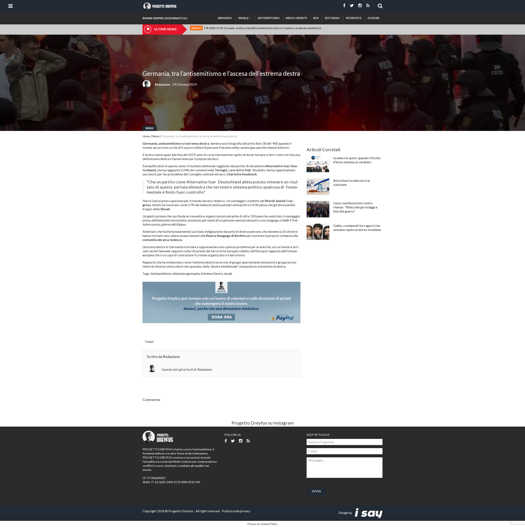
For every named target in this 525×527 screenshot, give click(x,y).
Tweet (149, 341)
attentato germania (186, 273)
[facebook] (344, 5)
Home (146, 136)
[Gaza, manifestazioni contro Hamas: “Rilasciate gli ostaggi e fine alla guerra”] (318, 209)
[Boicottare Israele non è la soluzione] (318, 186)
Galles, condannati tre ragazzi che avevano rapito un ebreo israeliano (357, 228)
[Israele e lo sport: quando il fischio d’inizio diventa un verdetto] (318, 164)
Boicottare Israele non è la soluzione (351, 182)
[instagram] (360, 5)
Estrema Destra (212, 273)
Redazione (162, 84)
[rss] (368, 5)
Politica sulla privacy (236, 511)
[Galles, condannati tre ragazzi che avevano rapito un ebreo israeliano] (318, 232)
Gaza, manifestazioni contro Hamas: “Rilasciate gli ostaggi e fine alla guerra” (355, 207)
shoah (228, 273)
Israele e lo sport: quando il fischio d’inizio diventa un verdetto (357, 160)
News (150, 128)
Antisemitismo (161, 273)
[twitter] (352, 5)
